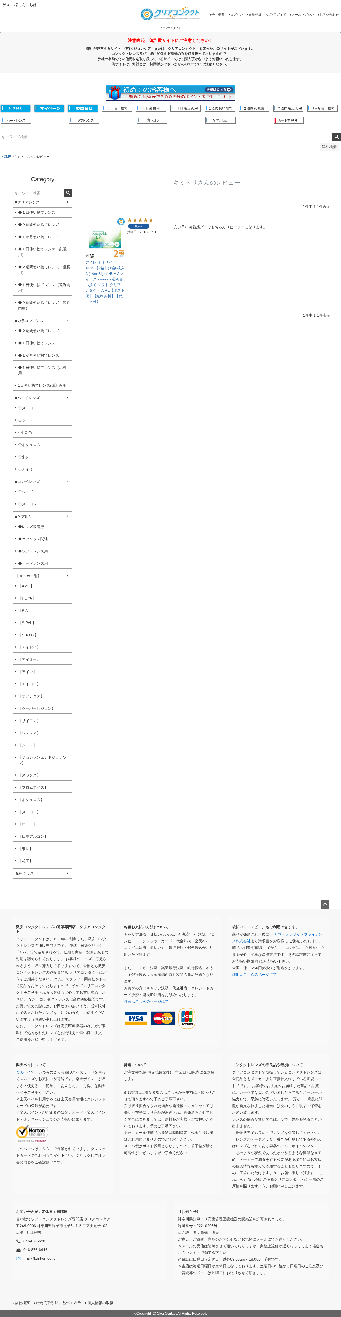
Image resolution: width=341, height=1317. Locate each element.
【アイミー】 (29, 659)
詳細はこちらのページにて (146, 1001)
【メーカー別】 (28, 576)
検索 (336, 137)
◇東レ (23, 457)
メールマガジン (303, 14)
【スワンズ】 (29, 775)
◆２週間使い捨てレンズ (38, 224)
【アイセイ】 (29, 647)
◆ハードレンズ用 (33, 563)
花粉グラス (24, 873)
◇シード (25, 420)
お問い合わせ (329, 14)
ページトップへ (325, 904)
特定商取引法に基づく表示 (58, 1303)
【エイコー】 (29, 684)
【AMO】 (26, 586)
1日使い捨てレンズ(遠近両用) (43, 385)
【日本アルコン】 (33, 836)
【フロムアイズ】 (33, 787)
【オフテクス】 (31, 696)
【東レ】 (25, 849)
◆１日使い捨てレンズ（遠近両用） (44, 287)
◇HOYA (25, 432)
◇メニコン (27, 408)
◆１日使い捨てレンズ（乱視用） (42, 252)
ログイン (236, 14)
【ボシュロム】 (31, 800)
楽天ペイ (23, 1072)
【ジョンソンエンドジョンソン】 (42, 760)
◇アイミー (27, 469)
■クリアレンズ (27, 202)
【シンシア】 (29, 733)
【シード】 (27, 745)
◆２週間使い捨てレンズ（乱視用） (44, 270)
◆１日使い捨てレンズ (36, 212)
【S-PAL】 (27, 623)
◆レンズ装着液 (31, 527)
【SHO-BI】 (28, 635)
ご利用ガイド (276, 14)
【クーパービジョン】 (36, 708)
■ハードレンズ (27, 398)
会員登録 (255, 14)
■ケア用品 (23, 516)
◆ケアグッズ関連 (33, 539)
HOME (6, 157)
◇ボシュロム (29, 445)
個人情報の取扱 (100, 1303)
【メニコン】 (29, 812)
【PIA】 (24, 610)
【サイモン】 (29, 721)
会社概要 (218, 14)
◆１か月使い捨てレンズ (38, 237)
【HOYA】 (27, 598)
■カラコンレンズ (29, 321)
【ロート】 (27, 824)
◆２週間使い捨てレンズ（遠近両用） (44, 305)
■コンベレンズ (27, 482)
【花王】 (25, 861)
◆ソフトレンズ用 (33, 551)
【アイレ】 (27, 672)
